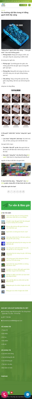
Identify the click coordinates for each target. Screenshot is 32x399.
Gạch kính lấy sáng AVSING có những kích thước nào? (17, 264)
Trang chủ (5, 330)
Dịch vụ (4, 337)
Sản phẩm (5, 340)
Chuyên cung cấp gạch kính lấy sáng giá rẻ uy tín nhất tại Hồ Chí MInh (18, 221)
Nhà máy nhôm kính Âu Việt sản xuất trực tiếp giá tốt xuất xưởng (18, 237)
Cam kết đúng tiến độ (8, 357)
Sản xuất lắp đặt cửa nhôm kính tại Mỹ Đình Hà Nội (17, 280)
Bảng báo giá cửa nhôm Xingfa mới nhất (18, 285)
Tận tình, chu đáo (7, 364)
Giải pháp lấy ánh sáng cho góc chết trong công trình (18, 254)
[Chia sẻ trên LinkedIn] (23, 191)
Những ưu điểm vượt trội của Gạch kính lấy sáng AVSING (17, 275)
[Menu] (29, 5)
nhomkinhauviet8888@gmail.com (12, 320)
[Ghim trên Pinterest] (20, 191)
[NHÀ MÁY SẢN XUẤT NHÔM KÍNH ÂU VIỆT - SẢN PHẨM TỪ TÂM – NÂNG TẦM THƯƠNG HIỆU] (9, 5)
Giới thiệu (5, 333)
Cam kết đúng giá (7, 360)
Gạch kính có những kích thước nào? (17, 231)
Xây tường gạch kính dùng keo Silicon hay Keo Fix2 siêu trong (17, 259)
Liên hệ (4, 344)
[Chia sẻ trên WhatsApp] (8, 191)
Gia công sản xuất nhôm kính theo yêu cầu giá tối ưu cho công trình (17, 248)
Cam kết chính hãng (8, 353)
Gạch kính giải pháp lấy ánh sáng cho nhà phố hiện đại (18, 243)
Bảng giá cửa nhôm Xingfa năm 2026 (17, 290)
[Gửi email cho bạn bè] (17, 191)
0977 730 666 (7, 317)
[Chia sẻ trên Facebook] (11, 191)
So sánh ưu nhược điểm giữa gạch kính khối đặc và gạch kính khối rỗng (18, 270)
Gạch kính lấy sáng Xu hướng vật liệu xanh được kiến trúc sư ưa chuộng (17, 216)
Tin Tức (3, 10)
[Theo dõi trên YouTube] (11, 392)
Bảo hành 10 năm (7, 367)
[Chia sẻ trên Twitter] (14, 191)
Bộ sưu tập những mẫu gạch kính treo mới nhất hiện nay (17, 227)
